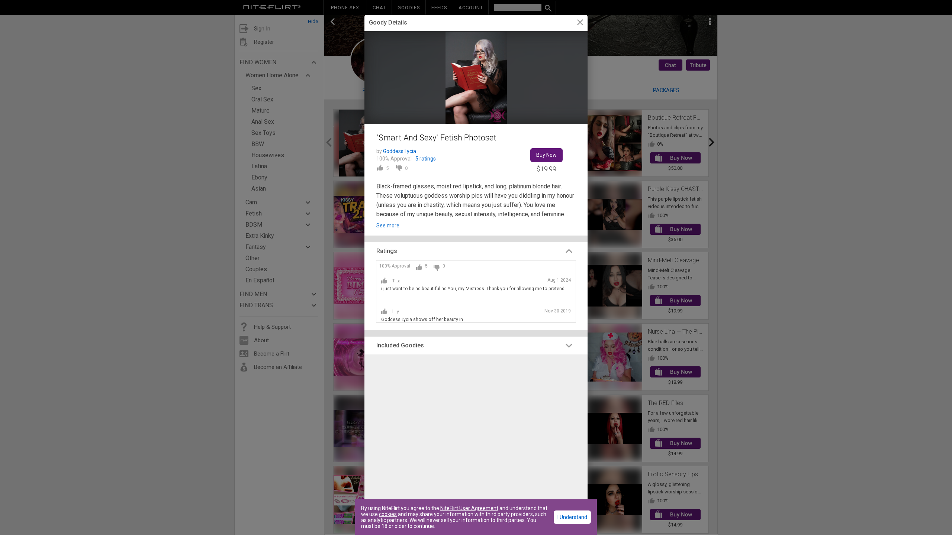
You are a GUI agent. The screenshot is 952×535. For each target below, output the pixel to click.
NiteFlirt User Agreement (469, 508)
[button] (476, 251)
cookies (388, 514)
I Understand (572, 517)
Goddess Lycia (399, 151)
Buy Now (546, 155)
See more (387, 225)
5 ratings (425, 159)
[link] (580, 23)
